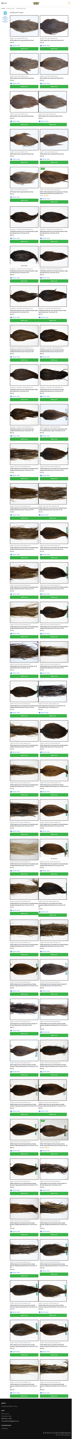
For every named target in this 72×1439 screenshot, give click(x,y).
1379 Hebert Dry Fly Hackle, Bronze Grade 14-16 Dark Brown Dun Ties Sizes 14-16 (24, 1024)
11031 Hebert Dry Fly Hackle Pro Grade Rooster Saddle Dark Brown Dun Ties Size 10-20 (54, 825)
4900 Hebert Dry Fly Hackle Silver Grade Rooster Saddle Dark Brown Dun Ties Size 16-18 (23, 1224)
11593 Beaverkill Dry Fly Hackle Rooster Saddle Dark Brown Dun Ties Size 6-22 (52, 390)
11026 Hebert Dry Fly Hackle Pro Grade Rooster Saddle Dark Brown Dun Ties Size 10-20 (24, 706)
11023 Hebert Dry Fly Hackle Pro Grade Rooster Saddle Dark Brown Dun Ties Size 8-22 (54, 548)
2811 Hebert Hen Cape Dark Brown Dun (21, 192)
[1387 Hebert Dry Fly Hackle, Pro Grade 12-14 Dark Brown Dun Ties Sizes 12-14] (52, 691)
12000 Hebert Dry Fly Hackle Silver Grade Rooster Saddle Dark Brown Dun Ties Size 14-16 (53, 1224)
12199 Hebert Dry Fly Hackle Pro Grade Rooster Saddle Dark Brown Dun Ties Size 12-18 (52, 508)
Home (3, 8)
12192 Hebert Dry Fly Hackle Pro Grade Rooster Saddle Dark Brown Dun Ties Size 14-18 (24, 746)
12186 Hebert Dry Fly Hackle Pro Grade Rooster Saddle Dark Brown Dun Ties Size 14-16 (24, 508)
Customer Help (6, 1416)
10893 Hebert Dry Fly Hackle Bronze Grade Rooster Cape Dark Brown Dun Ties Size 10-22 (24, 1184)
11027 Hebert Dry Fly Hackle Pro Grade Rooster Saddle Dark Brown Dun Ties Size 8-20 (54, 746)
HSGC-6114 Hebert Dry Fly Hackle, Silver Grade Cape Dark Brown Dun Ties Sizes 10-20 (53, 1144)
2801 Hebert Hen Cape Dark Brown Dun (51, 78)
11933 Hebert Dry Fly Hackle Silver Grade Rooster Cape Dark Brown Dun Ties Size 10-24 (54, 1264)
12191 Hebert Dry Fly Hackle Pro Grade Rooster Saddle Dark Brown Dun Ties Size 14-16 (24, 825)
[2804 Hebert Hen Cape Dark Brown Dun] (52, 101)
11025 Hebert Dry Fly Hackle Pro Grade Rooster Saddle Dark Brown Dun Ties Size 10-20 (54, 627)
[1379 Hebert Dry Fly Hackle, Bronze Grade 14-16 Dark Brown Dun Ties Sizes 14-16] (24, 1009)
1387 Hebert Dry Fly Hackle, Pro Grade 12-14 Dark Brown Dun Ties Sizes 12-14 (51, 706)
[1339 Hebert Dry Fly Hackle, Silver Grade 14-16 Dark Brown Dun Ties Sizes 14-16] (54, 1169)
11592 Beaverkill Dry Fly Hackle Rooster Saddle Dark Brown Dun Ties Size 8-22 (22, 429)
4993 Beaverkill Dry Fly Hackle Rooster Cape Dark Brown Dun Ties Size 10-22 (53, 232)
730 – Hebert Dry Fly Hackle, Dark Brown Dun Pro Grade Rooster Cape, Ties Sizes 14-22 (53, 429)
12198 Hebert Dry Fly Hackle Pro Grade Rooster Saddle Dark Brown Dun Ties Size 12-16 (24, 469)
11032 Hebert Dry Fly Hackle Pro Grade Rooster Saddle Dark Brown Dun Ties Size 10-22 (54, 864)
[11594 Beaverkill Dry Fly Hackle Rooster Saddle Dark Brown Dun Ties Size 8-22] (54, 335)
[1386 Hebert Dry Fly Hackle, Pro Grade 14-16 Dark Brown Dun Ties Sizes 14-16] (24, 652)
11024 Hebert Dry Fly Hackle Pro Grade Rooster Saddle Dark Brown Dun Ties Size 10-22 (54, 588)
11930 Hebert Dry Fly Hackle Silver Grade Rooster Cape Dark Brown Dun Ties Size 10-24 (52, 1306)
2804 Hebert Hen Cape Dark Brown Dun (50, 116)
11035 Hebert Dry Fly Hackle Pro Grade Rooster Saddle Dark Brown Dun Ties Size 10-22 (54, 469)
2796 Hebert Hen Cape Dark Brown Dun (52, 40)
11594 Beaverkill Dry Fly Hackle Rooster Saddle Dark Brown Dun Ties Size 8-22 (52, 350)
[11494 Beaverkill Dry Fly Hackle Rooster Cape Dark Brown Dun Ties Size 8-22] (24, 375)
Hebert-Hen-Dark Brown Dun (19, 38)
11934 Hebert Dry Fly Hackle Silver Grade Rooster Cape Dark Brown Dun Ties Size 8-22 (23, 1306)
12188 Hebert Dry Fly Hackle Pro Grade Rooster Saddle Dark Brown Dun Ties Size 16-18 (24, 904)
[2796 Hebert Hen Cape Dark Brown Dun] (54, 26)
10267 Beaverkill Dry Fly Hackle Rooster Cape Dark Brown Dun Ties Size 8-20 (24, 311)
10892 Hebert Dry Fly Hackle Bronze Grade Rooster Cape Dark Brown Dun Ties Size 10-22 (24, 1144)
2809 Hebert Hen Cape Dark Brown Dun (52, 154)
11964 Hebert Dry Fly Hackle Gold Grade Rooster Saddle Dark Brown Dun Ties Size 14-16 (23, 1386)
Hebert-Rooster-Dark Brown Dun (50, 190)
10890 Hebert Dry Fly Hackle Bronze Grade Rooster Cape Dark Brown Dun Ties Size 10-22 (24, 1105)
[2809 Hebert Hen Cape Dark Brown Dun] (54, 139)
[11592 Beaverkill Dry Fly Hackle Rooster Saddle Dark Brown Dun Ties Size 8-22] (24, 414)
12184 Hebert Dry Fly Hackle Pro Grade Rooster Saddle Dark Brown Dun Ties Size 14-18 (24, 548)
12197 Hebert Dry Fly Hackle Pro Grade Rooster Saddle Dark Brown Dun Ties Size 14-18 (24, 588)
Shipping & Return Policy (9, 1406)
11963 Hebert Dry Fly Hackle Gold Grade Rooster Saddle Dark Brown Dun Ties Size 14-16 (53, 1386)
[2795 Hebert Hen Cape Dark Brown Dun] (24, 26)
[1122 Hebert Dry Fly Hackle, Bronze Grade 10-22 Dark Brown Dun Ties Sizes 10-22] (54, 969)
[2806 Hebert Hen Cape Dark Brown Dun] (24, 139)
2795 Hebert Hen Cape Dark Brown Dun (22, 40)
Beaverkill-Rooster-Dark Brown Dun (21, 229)
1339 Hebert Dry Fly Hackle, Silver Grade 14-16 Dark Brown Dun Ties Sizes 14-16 (53, 1184)
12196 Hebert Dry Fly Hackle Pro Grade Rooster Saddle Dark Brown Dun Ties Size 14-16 (24, 627)
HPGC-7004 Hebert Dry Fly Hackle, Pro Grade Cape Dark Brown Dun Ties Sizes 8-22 (54, 192)
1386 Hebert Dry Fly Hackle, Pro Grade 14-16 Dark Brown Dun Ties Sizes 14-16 (23, 667)
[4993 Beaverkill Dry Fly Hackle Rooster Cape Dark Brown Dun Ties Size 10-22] (54, 217)
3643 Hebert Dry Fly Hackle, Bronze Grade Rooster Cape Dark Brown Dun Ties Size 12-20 (24, 1065)
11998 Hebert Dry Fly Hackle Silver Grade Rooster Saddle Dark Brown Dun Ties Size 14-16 (23, 1265)
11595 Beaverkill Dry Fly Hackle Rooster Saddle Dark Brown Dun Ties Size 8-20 (22, 350)
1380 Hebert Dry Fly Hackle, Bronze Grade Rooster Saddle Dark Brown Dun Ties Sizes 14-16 (54, 1025)
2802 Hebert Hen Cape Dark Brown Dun (22, 116)
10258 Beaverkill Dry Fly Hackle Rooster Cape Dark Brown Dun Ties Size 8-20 (24, 271)
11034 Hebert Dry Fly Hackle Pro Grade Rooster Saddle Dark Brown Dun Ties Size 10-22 (52, 905)
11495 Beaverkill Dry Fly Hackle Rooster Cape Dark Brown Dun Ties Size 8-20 (52, 311)
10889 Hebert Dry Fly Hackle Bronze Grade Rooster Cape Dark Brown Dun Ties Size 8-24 (53, 1065)
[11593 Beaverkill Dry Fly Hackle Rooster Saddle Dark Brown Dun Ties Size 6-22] (54, 375)
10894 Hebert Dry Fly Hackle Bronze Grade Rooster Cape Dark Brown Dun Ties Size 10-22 (24, 985)
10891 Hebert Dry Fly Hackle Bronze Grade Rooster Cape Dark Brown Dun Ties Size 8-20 (52, 1105)
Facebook (4, 1428)
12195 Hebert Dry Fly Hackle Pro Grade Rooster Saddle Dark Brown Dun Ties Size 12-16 (54, 667)
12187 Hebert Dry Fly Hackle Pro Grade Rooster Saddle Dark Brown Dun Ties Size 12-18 (24, 945)
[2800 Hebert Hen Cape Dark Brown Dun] (24, 64)
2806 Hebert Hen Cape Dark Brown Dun (22, 154)
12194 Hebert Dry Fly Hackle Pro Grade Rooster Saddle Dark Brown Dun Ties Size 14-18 (54, 945)
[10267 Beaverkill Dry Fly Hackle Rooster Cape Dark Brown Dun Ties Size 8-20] (24, 296)
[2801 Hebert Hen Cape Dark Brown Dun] (54, 64)
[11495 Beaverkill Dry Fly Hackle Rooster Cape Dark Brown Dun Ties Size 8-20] (52, 296)
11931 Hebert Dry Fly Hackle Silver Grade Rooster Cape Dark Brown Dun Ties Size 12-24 (24, 1345)
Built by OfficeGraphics (63, 1435)
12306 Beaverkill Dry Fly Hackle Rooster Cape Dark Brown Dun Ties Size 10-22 (54, 271)
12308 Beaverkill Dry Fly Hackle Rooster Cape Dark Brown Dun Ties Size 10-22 (24, 232)
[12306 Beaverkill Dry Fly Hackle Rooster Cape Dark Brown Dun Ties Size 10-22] (54, 256)
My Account (5, 1413)
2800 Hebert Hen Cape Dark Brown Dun (22, 78)
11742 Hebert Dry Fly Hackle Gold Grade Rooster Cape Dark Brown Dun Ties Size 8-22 (53, 1345)
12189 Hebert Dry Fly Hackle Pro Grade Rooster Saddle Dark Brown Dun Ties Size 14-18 (24, 864)
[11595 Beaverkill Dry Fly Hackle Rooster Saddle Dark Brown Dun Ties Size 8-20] (24, 335)
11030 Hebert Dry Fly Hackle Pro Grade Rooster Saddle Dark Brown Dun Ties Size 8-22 (54, 785)
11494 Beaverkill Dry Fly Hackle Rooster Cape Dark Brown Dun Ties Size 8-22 (24, 390)
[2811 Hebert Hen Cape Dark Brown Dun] (24, 177)
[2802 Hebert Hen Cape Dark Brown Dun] (24, 101)
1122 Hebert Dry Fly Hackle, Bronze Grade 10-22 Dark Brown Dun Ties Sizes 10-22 (53, 985)
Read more (24, 281)
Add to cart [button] (24, 48)
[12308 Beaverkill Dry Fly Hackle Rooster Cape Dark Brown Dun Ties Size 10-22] (24, 217)
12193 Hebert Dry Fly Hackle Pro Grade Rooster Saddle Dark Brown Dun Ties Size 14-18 (24, 785)
